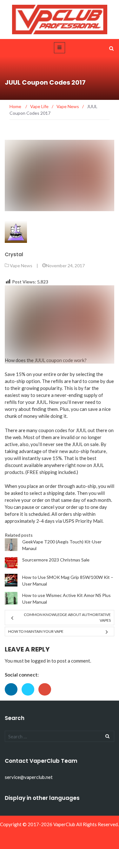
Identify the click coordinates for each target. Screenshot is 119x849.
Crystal (14, 254)
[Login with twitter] (30, 697)
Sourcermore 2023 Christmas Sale (55, 559)
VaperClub (64, 824)
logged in (40, 661)
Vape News (21, 265)
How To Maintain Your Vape (35, 631)
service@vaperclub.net (29, 777)
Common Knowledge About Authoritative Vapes (67, 617)
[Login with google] (46, 697)
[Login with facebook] (13, 697)
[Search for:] (59, 736)
